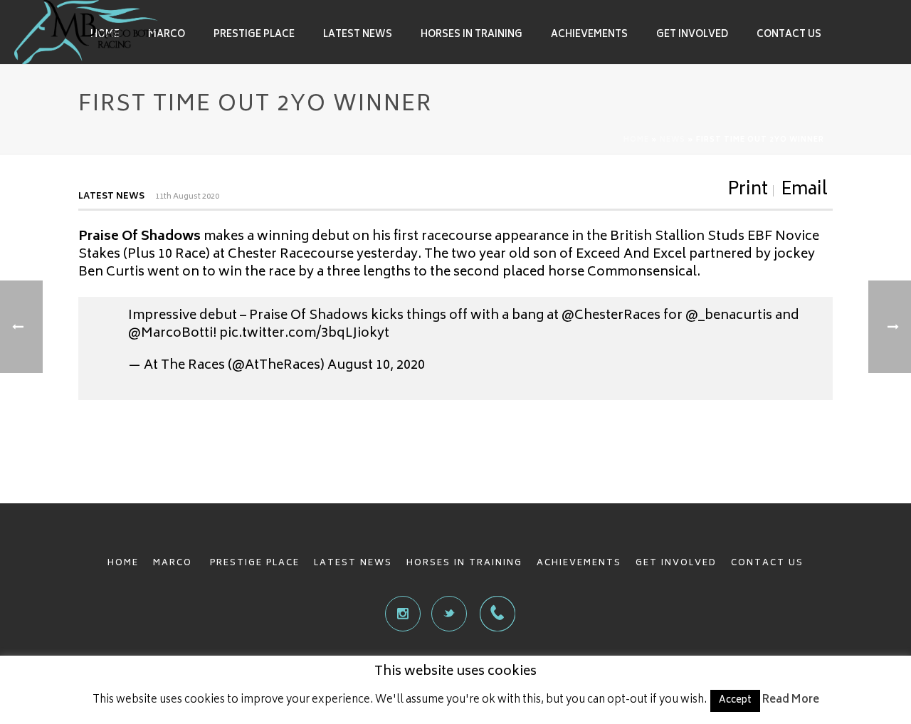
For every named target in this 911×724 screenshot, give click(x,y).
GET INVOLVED (676, 563)
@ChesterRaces (611, 316)
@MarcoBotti (170, 333)
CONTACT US (767, 563)
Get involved (692, 35)
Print (747, 190)
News (672, 140)
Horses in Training (471, 35)
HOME (123, 563)
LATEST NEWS (353, 563)
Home (636, 140)
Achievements (589, 35)
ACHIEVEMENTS (579, 563)
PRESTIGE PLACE (255, 563)
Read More (790, 700)
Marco (166, 35)
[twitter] (449, 613)
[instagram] (403, 613)
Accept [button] (735, 701)
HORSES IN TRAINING (464, 563)
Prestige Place (254, 35)
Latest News (357, 35)
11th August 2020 (187, 197)
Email (804, 190)
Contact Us (789, 35)
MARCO (174, 563)
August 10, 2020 (376, 366)
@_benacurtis (728, 316)
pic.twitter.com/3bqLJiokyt (304, 333)
